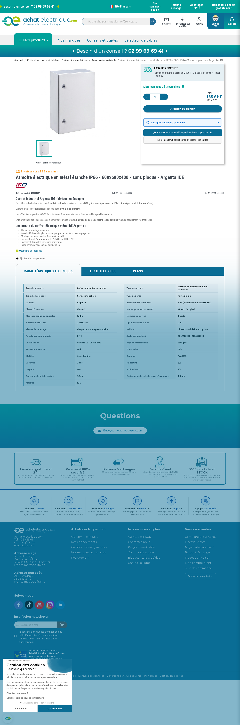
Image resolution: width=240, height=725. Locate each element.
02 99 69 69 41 (44, 6)
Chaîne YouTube (139, 562)
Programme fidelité (141, 547)
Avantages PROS (196, 6)
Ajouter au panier (182, 108)
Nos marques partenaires (88, 552)
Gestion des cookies (171, 675)
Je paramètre (20, 708)
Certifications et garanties (89, 547)
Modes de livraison (197, 557)
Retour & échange (176, 6)
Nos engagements (84, 542)
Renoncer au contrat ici (200, 576)
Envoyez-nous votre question (122, 430)
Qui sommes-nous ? (154, 6)
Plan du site (150, 675)
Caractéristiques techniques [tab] (48, 271)
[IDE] (21, 185)
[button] (8, 718)
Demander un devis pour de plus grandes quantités (184, 139)
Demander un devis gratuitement (223, 6)
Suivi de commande (198, 568)
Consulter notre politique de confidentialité (25, 698)
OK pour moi (55, 708)
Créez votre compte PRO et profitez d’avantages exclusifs (184, 132)
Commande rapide (141, 552)
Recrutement (80, 557)
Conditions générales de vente (124, 675)
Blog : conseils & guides (144, 557)
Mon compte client (198, 562)
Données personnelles (91, 675)
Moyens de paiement (199, 547)
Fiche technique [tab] (103, 271)
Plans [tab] (138, 271)
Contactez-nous (139, 542)
